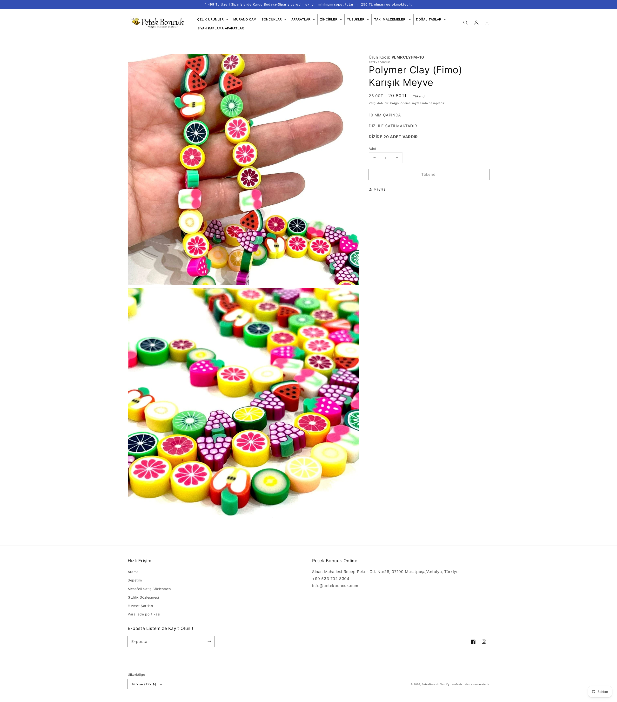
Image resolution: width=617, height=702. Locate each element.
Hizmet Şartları (140, 606)
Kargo (394, 103)
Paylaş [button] (380, 189)
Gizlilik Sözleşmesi (143, 597)
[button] (465, 23)
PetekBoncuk (430, 684)
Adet (372, 148)
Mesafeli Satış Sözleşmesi (150, 589)
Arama (133, 572)
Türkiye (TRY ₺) (144, 684)
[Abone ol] (209, 641)
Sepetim (135, 580)
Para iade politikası (144, 614)
